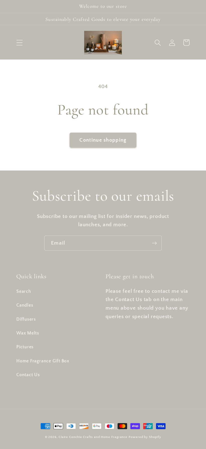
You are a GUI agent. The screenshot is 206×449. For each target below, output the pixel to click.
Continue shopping (102, 140)
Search (23, 291)
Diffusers (26, 319)
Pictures (25, 347)
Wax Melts (27, 333)
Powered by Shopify (145, 437)
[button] (19, 42)
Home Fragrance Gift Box (42, 361)
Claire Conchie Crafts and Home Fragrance (93, 437)
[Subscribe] (154, 243)
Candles (24, 305)
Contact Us (28, 374)
